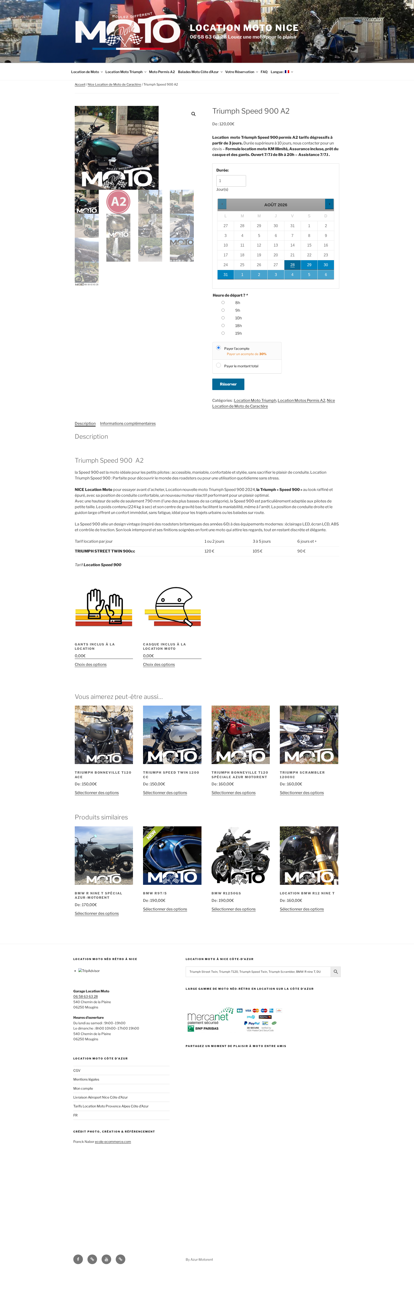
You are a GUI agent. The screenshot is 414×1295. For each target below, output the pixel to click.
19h (238, 333)
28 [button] (292, 266)
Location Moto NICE (244, 28)
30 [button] (326, 266)
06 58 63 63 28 (85, 996)
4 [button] (293, 276)
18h (238, 325)
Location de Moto (85, 72)
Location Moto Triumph (124, 72)
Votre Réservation (239, 72)
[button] (193, 114)
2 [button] (259, 276)
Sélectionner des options (97, 792)
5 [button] (309, 276)
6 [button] (326, 276)
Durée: (222, 170)
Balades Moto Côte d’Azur (198, 72)
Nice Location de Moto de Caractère (114, 84)
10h (238, 318)
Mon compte (83, 1088)
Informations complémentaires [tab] (128, 423)
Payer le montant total (241, 366)
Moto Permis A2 (162, 72)
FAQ (264, 72)
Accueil (80, 84)
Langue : (278, 72)
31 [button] (223, 276)
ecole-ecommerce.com (113, 1142)
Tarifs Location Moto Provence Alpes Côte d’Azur (111, 1106)
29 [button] (308, 266)
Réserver (228, 384)
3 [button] (276, 276)
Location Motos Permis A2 (301, 400)
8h (237, 302)
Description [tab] (85, 423)
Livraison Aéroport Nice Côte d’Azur (100, 1097)
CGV (76, 1070)
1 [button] (243, 276)
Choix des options (91, 664)
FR (75, 1115)
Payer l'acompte (236, 348)
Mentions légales (86, 1079)
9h (237, 310)
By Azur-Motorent (199, 1259)
